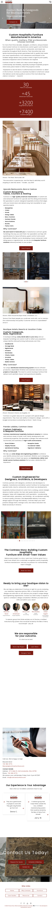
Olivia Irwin (16, 612)
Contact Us (26, 867)
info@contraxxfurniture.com (16, 777)
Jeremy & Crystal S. (38, 820)
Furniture (40, 890)
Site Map (30, 905)
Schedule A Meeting (35, 862)
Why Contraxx (26, 890)
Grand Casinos (13, 525)
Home (12, 890)
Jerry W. (13, 818)
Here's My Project (18, 647)
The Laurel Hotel (38, 525)
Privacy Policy (11, 905)
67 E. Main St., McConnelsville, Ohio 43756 (22, 771)
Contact (39, 895)
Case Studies (12, 895)
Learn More (34, 647)
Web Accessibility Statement (21, 905)
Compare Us (13, 22)
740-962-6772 (7, 764)
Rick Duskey (26, 612)
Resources (26, 895)
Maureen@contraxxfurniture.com (13, 766)
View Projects (26, 248)
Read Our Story (26, 570)
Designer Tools (26, 653)
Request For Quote (16, 862)
